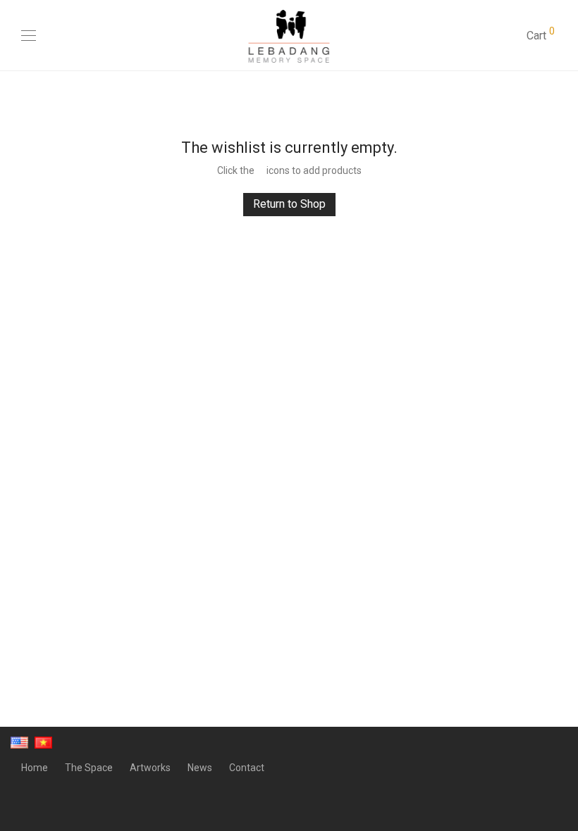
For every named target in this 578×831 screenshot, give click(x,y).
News (199, 767)
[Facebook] (25, 798)
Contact (246, 767)
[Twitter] (47, 798)
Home (34, 767)
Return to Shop (289, 204)
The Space (89, 767)
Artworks (150, 767)
